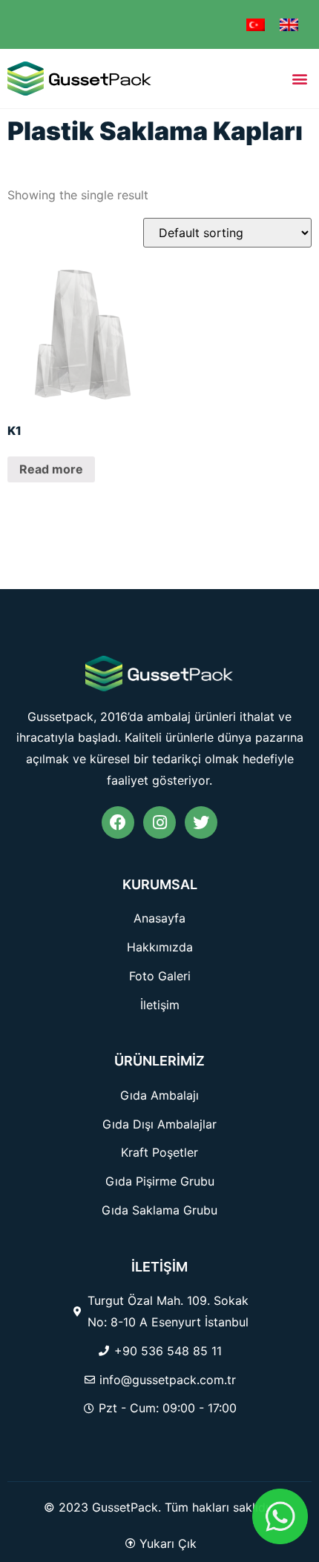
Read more (51, 469)
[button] (299, 78)
